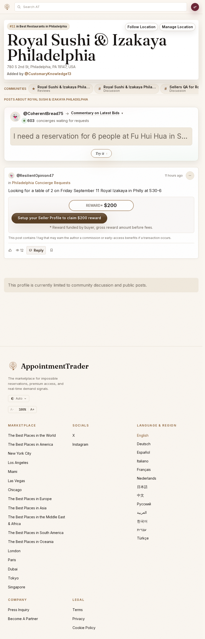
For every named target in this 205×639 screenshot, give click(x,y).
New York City (19, 453)
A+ (32, 409)
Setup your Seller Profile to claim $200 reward (59, 218)
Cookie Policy (84, 628)
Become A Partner (23, 619)
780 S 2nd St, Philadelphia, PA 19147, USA (41, 67)
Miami (12, 471)
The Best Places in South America (36, 533)
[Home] (7, 6)
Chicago (15, 490)
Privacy (78, 619)
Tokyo (13, 578)
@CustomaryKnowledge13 (47, 74)
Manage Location (177, 27)
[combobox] (103, 7)
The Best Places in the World (32, 435)
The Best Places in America (30, 444)
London (14, 551)
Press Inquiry (18, 610)
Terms (77, 610)
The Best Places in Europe (30, 499)
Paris (12, 560)
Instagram (80, 444)
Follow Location (142, 27)
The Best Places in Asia (27, 508)
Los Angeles (18, 462)
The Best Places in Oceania (31, 541)
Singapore (16, 587)
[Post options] (190, 175)
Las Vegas (16, 481)
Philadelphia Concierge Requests (41, 183)
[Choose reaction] (10, 250)
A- (12, 409)
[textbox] (101, 136)
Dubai (13, 569)
